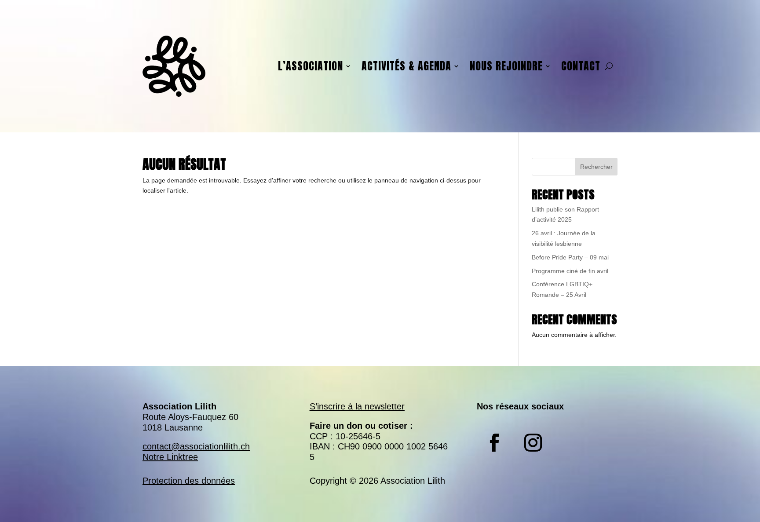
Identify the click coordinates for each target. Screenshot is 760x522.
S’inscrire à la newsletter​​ (357, 406)
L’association (310, 66)
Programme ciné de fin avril (570, 270)
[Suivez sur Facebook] (494, 442)
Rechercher (596, 166)
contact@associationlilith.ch (196, 446)
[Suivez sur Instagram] (533, 442)
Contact (580, 66)
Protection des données (188, 480)
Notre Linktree (170, 457)
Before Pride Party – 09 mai (570, 257)
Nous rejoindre (506, 66)
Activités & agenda (406, 66)
